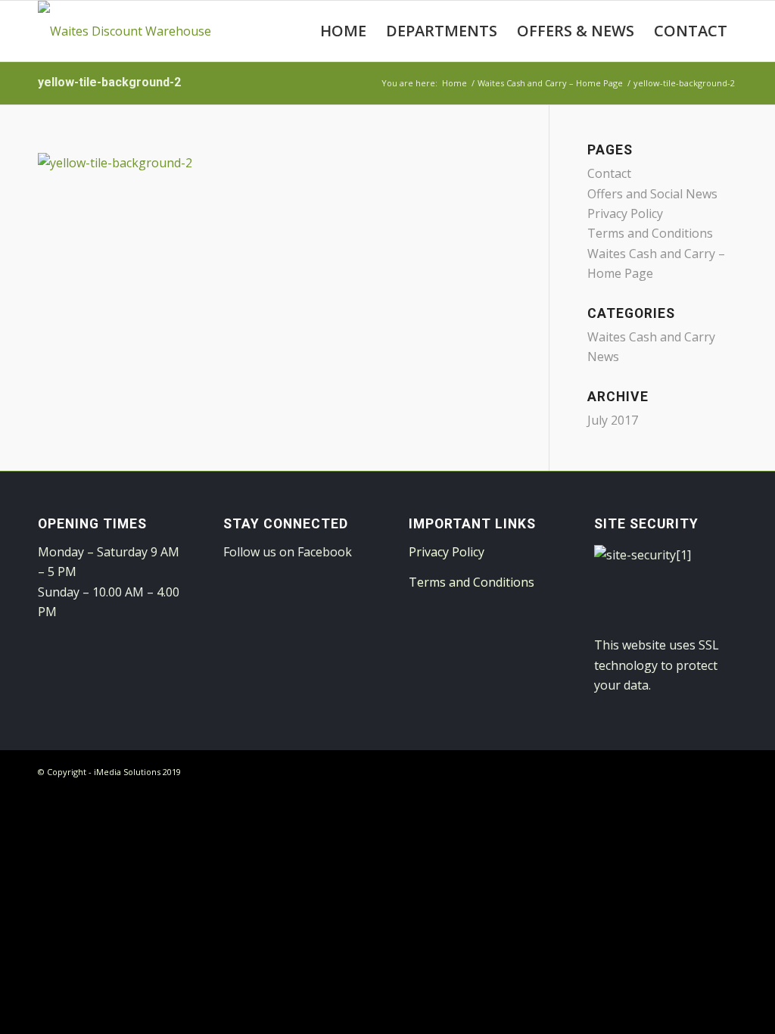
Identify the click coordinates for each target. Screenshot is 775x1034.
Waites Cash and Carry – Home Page (550, 83)
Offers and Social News (652, 193)
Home (454, 83)
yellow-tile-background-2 (109, 82)
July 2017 (612, 420)
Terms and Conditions (650, 233)
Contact (609, 173)
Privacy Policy (625, 213)
